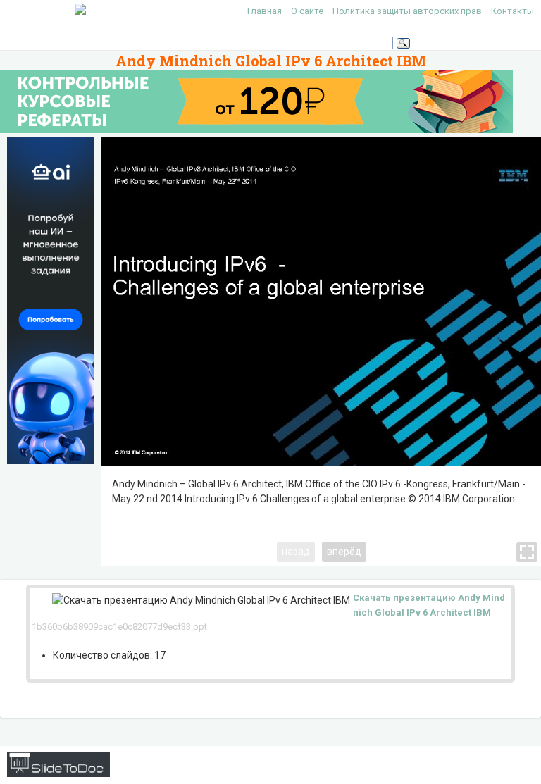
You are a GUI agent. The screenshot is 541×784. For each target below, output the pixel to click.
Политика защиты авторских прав (407, 11)
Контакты (512, 11)
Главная (264, 11)
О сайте (307, 11)
